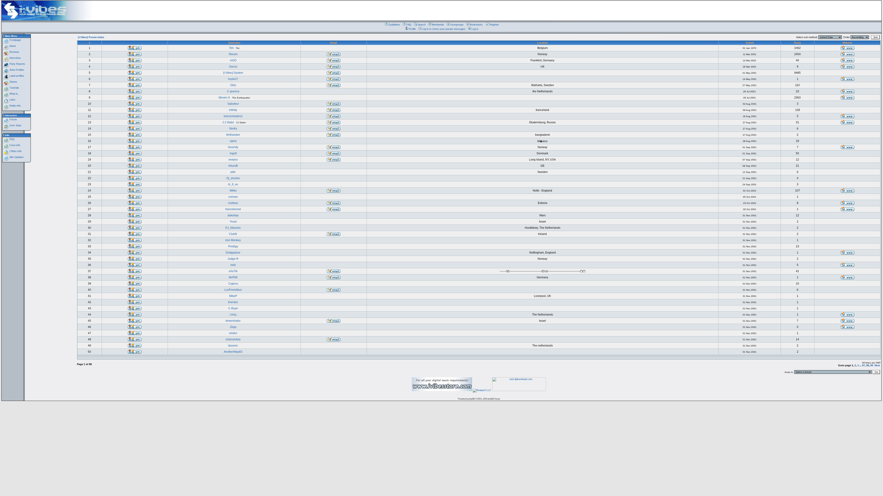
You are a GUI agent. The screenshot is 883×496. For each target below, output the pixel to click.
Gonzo (233, 66)
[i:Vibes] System (233, 72)
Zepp (233, 327)
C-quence (233, 91)
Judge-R (233, 258)
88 (867, 365)
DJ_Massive (233, 227)
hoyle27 (233, 79)
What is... (14, 93)
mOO (233, 60)
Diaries (13, 81)
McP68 (233, 277)
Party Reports (17, 63)
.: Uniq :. (233, 314)
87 (863, 365)
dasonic (233, 345)
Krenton (233, 302)
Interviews (15, 57)
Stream (233, 54)
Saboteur (233, 103)
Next (877, 365)
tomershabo (233, 320)
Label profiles (16, 75)
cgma (233, 141)
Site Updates (16, 157)
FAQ (408, 24)
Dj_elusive (233, 178)
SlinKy (233, 128)
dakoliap (233, 215)
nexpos (233, 159)
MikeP (233, 296)
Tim (231, 48)
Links (12, 99)
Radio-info (15, 105)
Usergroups (457, 24)
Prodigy (233, 246)
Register (494, 24)
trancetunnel (233, 209)
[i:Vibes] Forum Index (91, 37)
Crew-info (14, 145)
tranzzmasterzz (233, 116)
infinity (233, 110)
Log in (475, 29)
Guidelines (394, 24)
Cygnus (233, 283)
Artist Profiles (16, 69)
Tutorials (14, 87)
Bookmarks (476, 24)
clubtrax (233, 203)
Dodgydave (233, 252)
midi (233, 265)
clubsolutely (233, 339)
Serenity (233, 147)
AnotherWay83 (233, 351)
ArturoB (233, 165)
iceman (233, 196)
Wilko (233, 190)
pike (233, 172)
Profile (412, 29)
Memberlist (438, 24)
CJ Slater (228, 122)
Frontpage (15, 40)
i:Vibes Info (15, 151)
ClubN (233, 234)
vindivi (233, 333)
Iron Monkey (233, 240)
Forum (13, 119)
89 (871, 365)
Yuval (233, 221)
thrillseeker (233, 134)
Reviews (14, 52)
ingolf (233, 153)
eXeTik (233, 271)
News (12, 46)
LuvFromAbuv (233, 289)
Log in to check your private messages (443, 29)
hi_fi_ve (233, 184)
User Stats (15, 125)
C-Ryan (233, 308)
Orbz (233, 85)
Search (422, 24)
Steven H (224, 97)
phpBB (472, 398)
